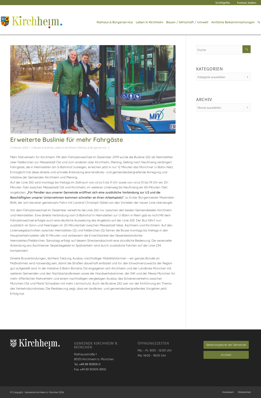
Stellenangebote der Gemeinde (226, 344)
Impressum (228, 392)
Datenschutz (244, 392)
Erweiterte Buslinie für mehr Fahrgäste (66, 139)
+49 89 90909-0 (90, 364)
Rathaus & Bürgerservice (92, 147)
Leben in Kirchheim (66, 147)
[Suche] (258, 22)
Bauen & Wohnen (44, 147)
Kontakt (226, 354)
